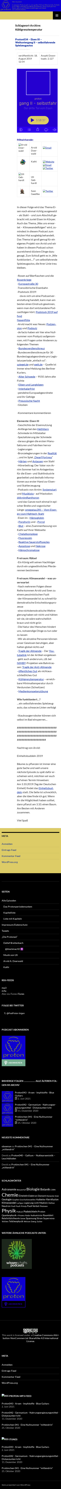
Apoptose (24, 546)
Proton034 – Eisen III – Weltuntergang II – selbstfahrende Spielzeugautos (35, 42)
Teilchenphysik (16, 1221)
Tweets (5, 930)
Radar (27, 1215)
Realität (52, 453)
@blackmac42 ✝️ (14, 948)
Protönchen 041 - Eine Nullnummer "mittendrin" (27, 1424)
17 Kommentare (22, 49)
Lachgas (20, 1203)
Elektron (32, 1195)
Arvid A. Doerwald (13, 961)
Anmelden (7, 843)
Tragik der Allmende (30, 650)
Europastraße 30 (28, 283)
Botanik (45, 1189)
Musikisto (28, 493)
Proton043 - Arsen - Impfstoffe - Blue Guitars (25, 1403)
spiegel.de (22, 364)
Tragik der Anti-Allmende (37, 667)
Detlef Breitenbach (13, 942)
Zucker (39, 1221)
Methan (51, 1203)
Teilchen (5, 1221)
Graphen (15, 1199)
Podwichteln (30, 1211)
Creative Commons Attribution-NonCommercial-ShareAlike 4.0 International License (31, 1338)
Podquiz (32, 328)
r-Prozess (21, 1215)
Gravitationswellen (28, 1199)
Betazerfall (21, 1190)
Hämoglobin (37, 517)
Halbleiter (41, 1199)
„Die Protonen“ (9, 936)
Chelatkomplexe (28, 533)
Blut (20, 525)
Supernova (48, 1218)
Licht (36, 1203)
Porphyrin (24, 521)
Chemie (10, 1195)
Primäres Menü (57, 15)
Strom (40, 1218)
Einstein (23, 1195)
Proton (41, 1211)
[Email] (47, 147)
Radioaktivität (37, 1215)
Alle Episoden (9, 900)
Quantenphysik (9, 1215)
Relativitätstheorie (11, 1218)
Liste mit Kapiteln (12, 918)
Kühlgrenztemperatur (31, 679)
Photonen (44, 1206)
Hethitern (43, 429)
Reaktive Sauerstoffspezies (34, 542)
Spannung (31, 1218)
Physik (9, 1210)
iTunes (20, 993)
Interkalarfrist (26, 388)
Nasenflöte (23, 320)
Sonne (22, 1218)
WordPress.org (10, 862)
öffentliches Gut (27, 671)
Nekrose (40, 546)
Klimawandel (9, 1202)
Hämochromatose (28, 550)
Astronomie (9, 1189)
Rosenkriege (24, 279)
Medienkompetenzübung (33, 691)
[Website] (48, 161)
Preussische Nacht (29, 400)
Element (42, 1196)
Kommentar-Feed (11, 856)
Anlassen (37, 461)
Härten (22, 461)
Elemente (50, 1196)
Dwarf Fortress (43, 457)
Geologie (7, 1199)
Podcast (19, 1212)
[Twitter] (48, 168)
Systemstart (50, 489)
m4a (4, 990)
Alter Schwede (26, 376)
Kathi (6, 967)
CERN (52, 1190)
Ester (57, 1196)
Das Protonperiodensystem (17, 906)
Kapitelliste (9, 912)
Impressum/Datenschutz (14, 924)
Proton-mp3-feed (20, 1396)
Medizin (43, 1202)
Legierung (29, 1203)
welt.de (38, 364)
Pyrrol (41, 521)
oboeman (7, 1146)
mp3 (4, 987)
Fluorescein (25, 537)
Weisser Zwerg (30, 1221)
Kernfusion (52, 1199)
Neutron (6, 1206)
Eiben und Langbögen (31, 384)
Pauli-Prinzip (21, 1206)
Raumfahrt (48, 1215)
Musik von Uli (10, 955)
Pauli (13, 1206)
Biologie (33, 1189)
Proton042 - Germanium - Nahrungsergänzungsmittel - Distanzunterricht (35, 1106)
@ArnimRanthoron (28, 497)
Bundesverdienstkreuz (31, 348)
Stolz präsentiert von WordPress (16, 1485)
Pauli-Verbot (33, 1206)
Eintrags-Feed (9, 849)
